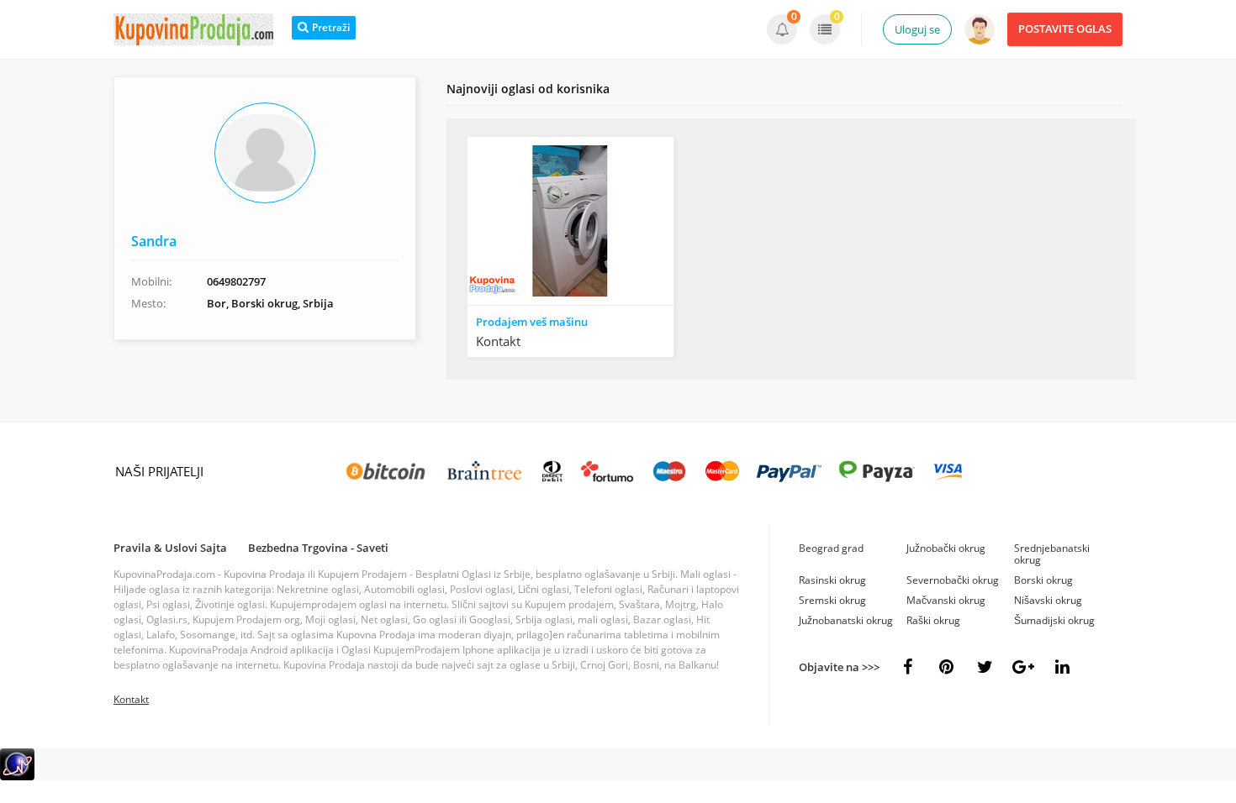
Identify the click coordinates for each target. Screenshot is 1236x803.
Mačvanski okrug (945, 600)
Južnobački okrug (945, 548)
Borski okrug (1043, 580)
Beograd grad (831, 548)
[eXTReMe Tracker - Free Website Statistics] (17, 776)
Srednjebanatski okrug (1052, 554)
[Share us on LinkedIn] (1062, 667)
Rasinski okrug (832, 580)
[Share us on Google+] (1023, 667)
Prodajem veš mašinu (532, 321)
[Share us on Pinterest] (946, 667)
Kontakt (131, 699)
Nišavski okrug (1048, 600)
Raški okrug (933, 620)
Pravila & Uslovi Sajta (170, 547)
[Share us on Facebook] (907, 667)
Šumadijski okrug (1054, 620)
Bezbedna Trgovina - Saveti (318, 547)
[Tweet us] (984, 667)
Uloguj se (917, 29)
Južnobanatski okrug (846, 620)
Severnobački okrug (952, 580)
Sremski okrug (832, 600)
